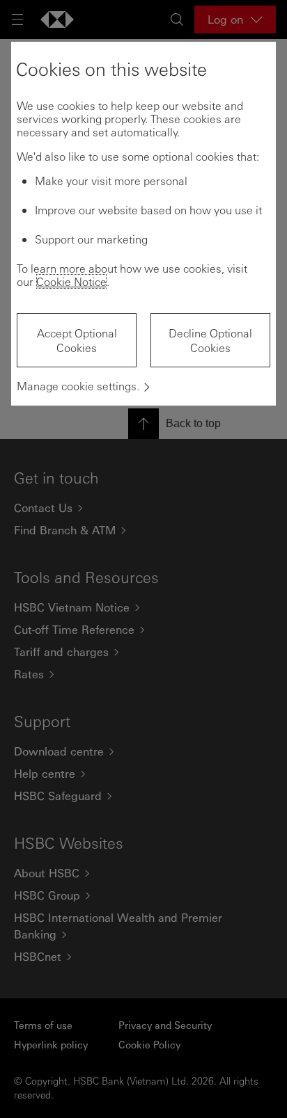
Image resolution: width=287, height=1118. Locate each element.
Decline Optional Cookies (210, 340)
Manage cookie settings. (78, 385)
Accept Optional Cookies (77, 340)
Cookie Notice (71, 281)
